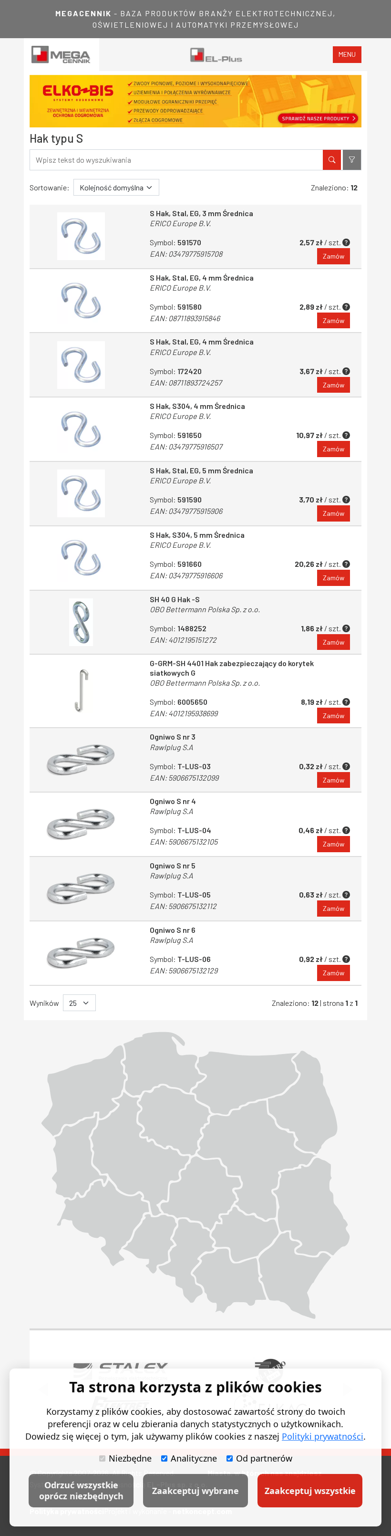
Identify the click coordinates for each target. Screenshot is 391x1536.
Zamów (333, 256)
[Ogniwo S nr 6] (81, 953)
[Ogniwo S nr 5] (81, 889)
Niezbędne (130, 1458)
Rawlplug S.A (171, 747)
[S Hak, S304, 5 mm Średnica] (81, 558)
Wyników (44, 1002)
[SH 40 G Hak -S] (81, 622)
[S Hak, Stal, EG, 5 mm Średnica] (81, 494)
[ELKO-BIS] (195, 101)
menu (347, 54)
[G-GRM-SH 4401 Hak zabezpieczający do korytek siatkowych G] (81, 690)
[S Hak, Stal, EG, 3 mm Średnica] (81, 236)
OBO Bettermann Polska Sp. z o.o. (205, 609)
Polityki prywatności (322, 1436)
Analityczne (194, 1458)
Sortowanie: (50, 187)
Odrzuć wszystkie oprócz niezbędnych (81, 1490)
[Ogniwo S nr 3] (81, 760)
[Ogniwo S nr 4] (81, 824)
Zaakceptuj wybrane (195, 1490)
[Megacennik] (61, 54)
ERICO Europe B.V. (180, 223)
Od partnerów (264, 1458)
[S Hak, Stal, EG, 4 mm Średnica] (81, 301)
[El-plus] (216, 54)
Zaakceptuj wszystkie (310, 1490)
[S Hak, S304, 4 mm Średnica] (81, 429)
